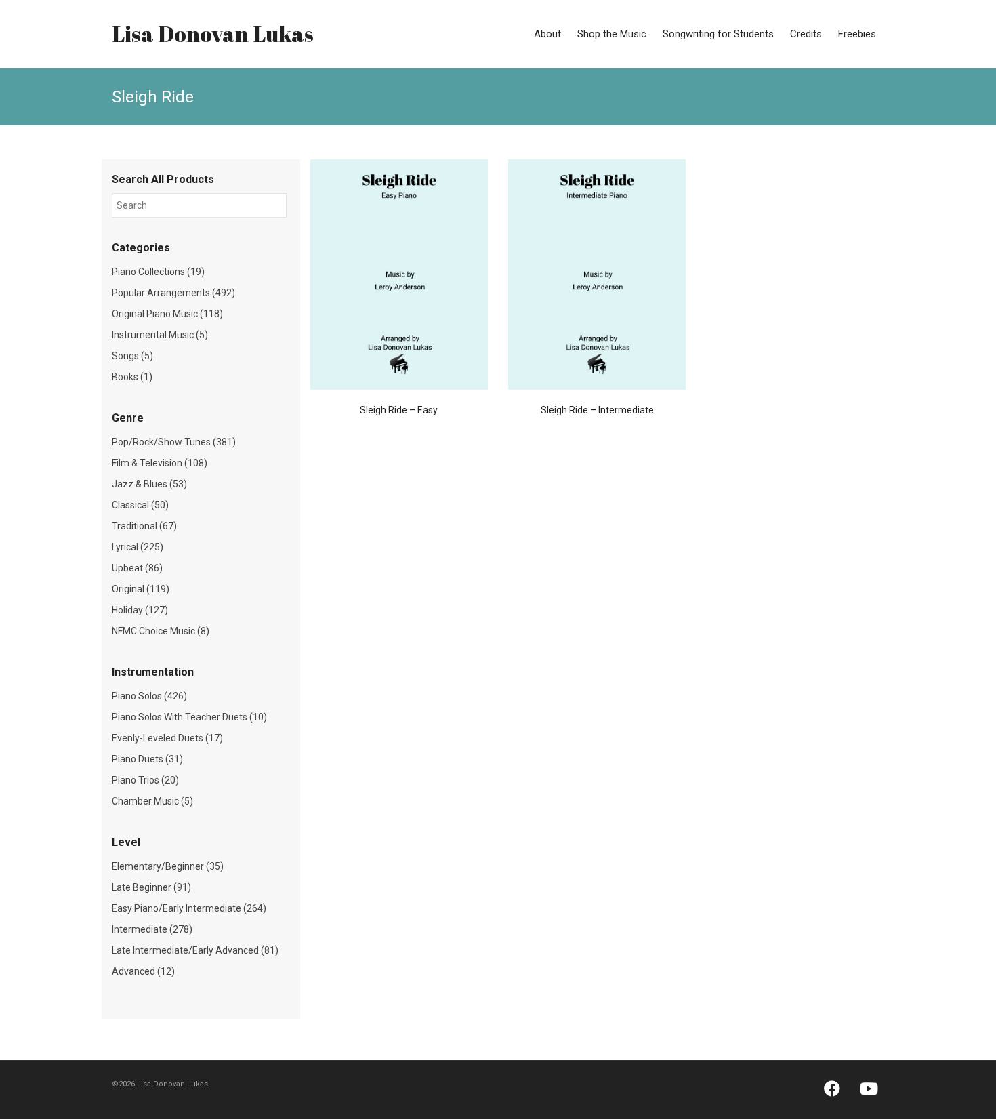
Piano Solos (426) (149, 696)
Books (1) (132, 376)
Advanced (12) (143, 971)
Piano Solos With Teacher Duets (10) (189, 717)
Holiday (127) (140, 610)
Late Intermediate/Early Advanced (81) (195, 950)
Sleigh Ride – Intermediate (597, 410)
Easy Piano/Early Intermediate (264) (189, 908)
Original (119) (140, 589)
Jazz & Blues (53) (149, 484)
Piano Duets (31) (147, 759)
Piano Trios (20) (145, 780)
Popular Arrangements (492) (173, 292)
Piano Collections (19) (158, 271)
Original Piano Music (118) (167, 313)
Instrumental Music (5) (160, 334)
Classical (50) (140, 505)
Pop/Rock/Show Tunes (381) (174, 441)
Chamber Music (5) (152, 801)
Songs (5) (132, 355)
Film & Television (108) (159, 462)
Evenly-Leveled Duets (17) (167, 738)
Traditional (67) (144, 526)
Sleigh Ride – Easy (399, 410)
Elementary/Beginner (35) (168, 866)
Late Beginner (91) (151, 887)
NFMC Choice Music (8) (160, 631)
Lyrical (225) (137, 547)
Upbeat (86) (137, 568)
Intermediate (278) (152, 929)
